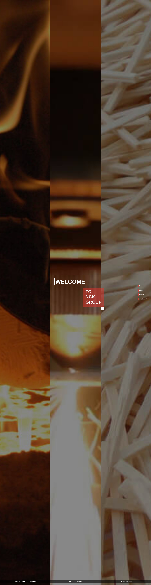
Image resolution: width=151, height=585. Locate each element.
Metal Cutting (75, 581)
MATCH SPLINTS (126, 581)
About (141, 290)
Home (141, 286)
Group (141, 295)
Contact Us (143, 299)
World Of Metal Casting (25, 581)
